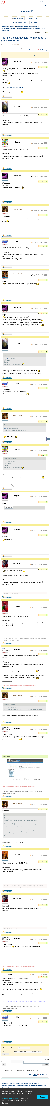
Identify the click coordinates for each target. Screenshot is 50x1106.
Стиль (46, 5)
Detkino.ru (43, 2)
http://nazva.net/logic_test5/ (16, 87)
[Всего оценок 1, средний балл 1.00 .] (35, 1070)
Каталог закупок (33, 18)
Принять (43, 1097)
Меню (28, 11)
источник (6, 358)
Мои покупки (18, 18)
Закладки (34, 22)
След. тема (43, 55)
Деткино (5, 26)
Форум (12, 26)
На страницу (33, 50)
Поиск (22, 11)
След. (45, 50)
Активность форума (19, 22)
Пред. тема (35, 55)
